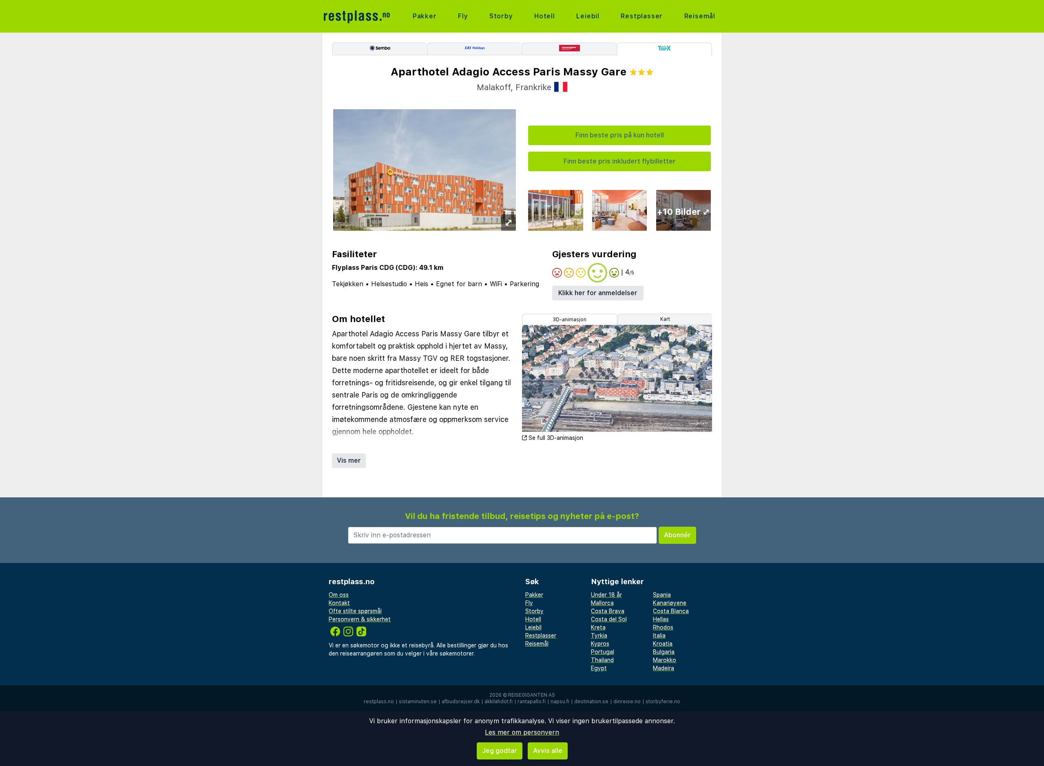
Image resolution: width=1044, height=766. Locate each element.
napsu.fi (560, 701)
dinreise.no (627, 701)
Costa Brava (607, 611)
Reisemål (699, 16)
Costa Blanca (671, 611)
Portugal (602, 652)
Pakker (425, 16)
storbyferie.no (663, 701)
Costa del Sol (609, 619)
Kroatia (662, 643)
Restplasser (642, 16)
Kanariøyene (669, 603)
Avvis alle (547, 751)
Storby (501, 16)
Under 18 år (606, 595)
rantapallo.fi (532, 701)
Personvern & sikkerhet (360, 619)
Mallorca (602, 603)
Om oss (339, 595)
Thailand (602, 660)
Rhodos (663, 627)
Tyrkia (599, 635)
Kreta (598, 627)
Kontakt (339, 603)
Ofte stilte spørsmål (355, 611)
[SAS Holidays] (474, 48)
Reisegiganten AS (531, 695)
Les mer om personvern (522, 732)
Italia (659, 635)
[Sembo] (379, 48)
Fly (463, 16)
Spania (662, 595)
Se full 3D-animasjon (556, 438)
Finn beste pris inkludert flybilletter (620, 161)
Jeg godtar (499, 751)
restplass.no (379, 701)
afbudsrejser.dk (461, 701)
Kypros (600, 643)
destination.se (591, 701)
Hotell (544, 16)
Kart (665, 319)
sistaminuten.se (418, 701)
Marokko (664, 660)
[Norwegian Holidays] (569, 48)
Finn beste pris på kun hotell (619, 135)
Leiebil (587, 16)
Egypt (599, 668)
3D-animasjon (569, 319)
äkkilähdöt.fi (498, 701)
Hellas (661, 619)
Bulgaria (664, 652)
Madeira (663, 668)
